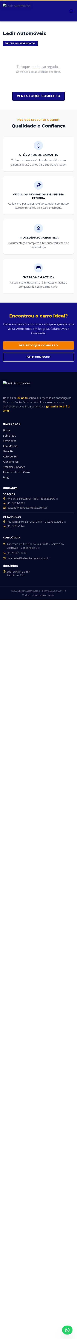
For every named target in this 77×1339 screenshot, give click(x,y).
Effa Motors (10, 446)
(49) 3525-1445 (16, 526)
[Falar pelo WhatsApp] (67, 1330)
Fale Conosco (38, 357)
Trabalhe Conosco (14, 467)
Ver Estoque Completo (38, 96)
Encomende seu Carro (16, 472)
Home (6, 430)
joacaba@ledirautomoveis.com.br (27, 507)
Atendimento (11, 461)
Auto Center (10, 456)
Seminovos (9, 441)
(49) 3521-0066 (16, 503)
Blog (6, 477)
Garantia (8, 451)
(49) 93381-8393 (17, 553)
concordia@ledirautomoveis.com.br (28, 558)
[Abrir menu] (71, 11)
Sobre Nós (9, 435)
